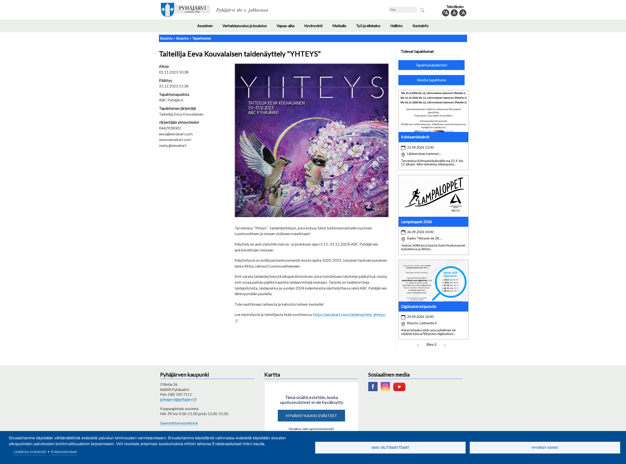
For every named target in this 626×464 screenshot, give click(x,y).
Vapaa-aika (288, 27)
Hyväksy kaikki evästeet (311, 415)
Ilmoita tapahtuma (431, 80)
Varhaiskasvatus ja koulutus (247, 27)
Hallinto (399, 27)
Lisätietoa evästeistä (29, 451)
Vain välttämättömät (390, 447)
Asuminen (207, 27)
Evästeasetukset (64, 451)
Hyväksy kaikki (545, 447)
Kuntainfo (423, 27)
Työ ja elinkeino (370, 27)
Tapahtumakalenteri (431, 65)
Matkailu (341, 27)
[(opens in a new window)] (374, 390)
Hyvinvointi (315, 27)
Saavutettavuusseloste (179, 423)
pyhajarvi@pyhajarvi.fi (178, 399)
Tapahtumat (201, 38)
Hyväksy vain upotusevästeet (311, 429)
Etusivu (166, 38)
